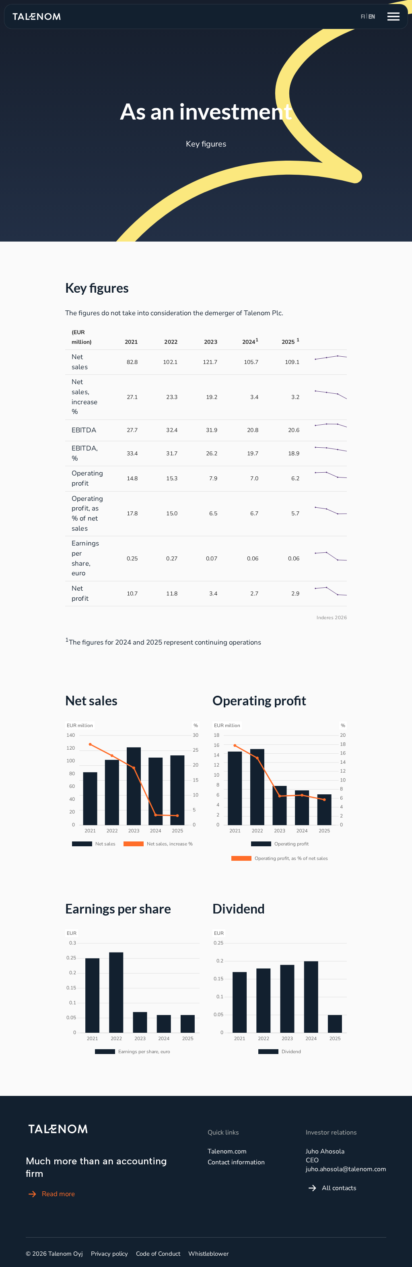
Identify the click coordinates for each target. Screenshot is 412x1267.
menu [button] (393, 16)
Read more (58, 1194)
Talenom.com (227, 1151)
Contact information (236, 1162)
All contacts (339, 1188)
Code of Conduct (158, 1254)
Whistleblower (208, 1254)
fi (363, 16)
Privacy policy (109, 1254)
